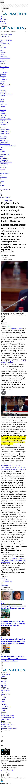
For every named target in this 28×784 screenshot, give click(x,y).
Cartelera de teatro (5, 131)
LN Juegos (3, 110)
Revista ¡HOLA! (4, 156)
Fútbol (2, 99)
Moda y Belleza (4, 122)
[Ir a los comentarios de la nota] (4, 317)
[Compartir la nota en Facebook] (2, 323)
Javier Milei (6, 580)
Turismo (2, 112)
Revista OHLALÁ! (4, 155)
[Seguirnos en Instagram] (2, 741)
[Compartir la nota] (2, 319)
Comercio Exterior (5, 58)
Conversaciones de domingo (8, 146)
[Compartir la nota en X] (4, 323)
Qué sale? (2, 128)
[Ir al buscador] (2, 11)
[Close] (2, 663)
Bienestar (2, 81)
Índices (2, 61)
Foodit (3, 21)
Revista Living (4, 160)
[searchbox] (13, 31)
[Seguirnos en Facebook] (2, 732)
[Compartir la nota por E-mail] (6, 323)
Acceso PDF (3, 137)
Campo (2, 54)
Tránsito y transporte (6, 40)
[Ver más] (2, 583)
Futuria (2, 51)
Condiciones (4, 771)
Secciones (4, 19)
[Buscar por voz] (25, 31)
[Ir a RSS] (2, 746)
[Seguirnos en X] (2, 737)
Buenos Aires (3, 72)
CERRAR (2, 1)
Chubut (3, 578)
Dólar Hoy (3, 52)
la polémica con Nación (15, 328)
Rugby (2, 101)
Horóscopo (3, 115)
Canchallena (3, 104)
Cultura (2, 78)
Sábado (2, 147)
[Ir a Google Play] (5, 751)
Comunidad (3, 79)
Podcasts (2, 120)
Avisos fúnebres (4, 140)
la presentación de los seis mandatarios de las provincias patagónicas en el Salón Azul (13, 560)
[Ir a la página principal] (14, 15)
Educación (3, 76)
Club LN (4, 24)
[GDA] (5, 776)
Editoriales (3, 90)
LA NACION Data (4, 43)
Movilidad (3, 60)
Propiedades (3, 56)
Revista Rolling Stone (6, 162)
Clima (1, 42)
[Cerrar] (25, 29)
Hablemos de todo (5, 85)
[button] (14, 112)
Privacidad (11, 771)
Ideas (1, 149)
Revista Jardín (4, 163)
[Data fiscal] (2, 781)
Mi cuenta (4, 26)
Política (10, 201)
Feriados (2, 117)
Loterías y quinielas (5, 119)
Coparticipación (7, 581)
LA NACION (4, 201)
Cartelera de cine (5, 129)
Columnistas (3, 92)
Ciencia (2, 83)
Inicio (3, 17)
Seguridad (3, 74)
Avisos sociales (4, 142)
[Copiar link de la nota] (2, 321)
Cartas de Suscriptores (6, 94)
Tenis (1, 103)
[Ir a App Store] (5, 754)
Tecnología (3, 113)
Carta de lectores (5, 144)
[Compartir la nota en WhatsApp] (4, 319)
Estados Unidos (4, 67)
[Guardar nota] (2, 317)
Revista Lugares (4, 158)
